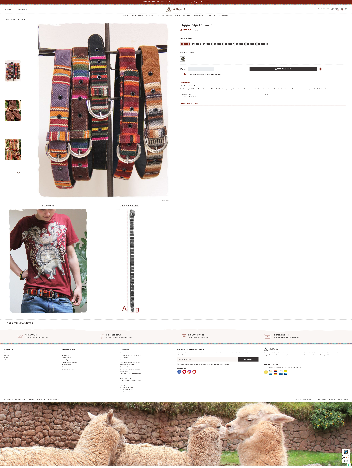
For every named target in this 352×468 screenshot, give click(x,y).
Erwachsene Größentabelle (128, 392)
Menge (183, 69)
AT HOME (161, 15)
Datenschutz (331, 399)
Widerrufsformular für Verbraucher (130, 380)
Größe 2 (196, 44)
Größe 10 (263, 44)
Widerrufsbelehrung (126, 378)
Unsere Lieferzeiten (197, 74)
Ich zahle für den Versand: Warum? (130, 355)
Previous (18, 49)
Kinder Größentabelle (126, 389)
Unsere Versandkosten (213, 74)
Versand (122, 385)
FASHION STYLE (199, 15)
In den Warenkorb (284, 69)
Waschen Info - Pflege (189, 103)
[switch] (346, 461)
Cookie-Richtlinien (342, 399)
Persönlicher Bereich (323, 9)
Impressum (123, 376)
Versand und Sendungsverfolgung (130, 362)
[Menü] (349, 450)
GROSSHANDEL (224, 15)
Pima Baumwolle (67, 364)
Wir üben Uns (66, 367)
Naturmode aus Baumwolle (70, 362)
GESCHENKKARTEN (173, 15)
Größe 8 (240, 44)
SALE (215, 15)
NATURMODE (186, 15)
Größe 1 (185, 44)
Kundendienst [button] (21, 10)
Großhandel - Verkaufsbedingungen (131, 373)
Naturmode (65, 353)
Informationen (191, 364)
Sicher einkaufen (125, 360)
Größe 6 (218, 44)
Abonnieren (248, 359)
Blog (209, 15)
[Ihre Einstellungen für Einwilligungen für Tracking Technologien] (349, 465)
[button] (337, 9)
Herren (133, 15)
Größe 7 (229, 44)
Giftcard (6, 360)
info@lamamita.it (322, 399)
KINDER (140, 15)
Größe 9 (251, 44)
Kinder (6, 357)
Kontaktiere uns (124, 371)
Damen (125, 15)
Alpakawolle (65, 355)
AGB (121, 383)
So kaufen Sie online (68, 369)
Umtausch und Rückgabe (127, 364)
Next (18, 172)
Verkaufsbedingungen (126, 353)
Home (7, 19)
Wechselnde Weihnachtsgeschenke (130, 369)
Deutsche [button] (8, 10)
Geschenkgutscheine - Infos (128, 367)
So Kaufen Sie (124, 357)
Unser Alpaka (66, 360)
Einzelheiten (185, 82)
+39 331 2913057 (306, 399)
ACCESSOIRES (150, 15)
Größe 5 (207, 44)
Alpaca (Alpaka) (66, 357)
